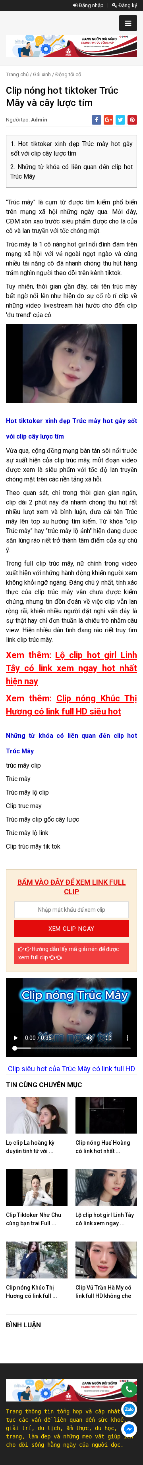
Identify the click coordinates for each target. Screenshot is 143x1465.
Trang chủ (17, 74)
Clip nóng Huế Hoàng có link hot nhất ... (102, 1147)
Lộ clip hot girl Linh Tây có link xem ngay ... (104, 1219)
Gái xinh (42, 74)
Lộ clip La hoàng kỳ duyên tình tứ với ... (30, 1147)
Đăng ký (127, 5)
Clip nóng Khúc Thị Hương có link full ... (31, 1291)
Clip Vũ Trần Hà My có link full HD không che (103, 1291)
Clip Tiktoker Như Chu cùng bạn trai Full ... (33, 1219)
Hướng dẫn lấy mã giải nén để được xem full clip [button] (68, 953)
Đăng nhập (90, 5)
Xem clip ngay (71, 928)
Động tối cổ (68, 74)
